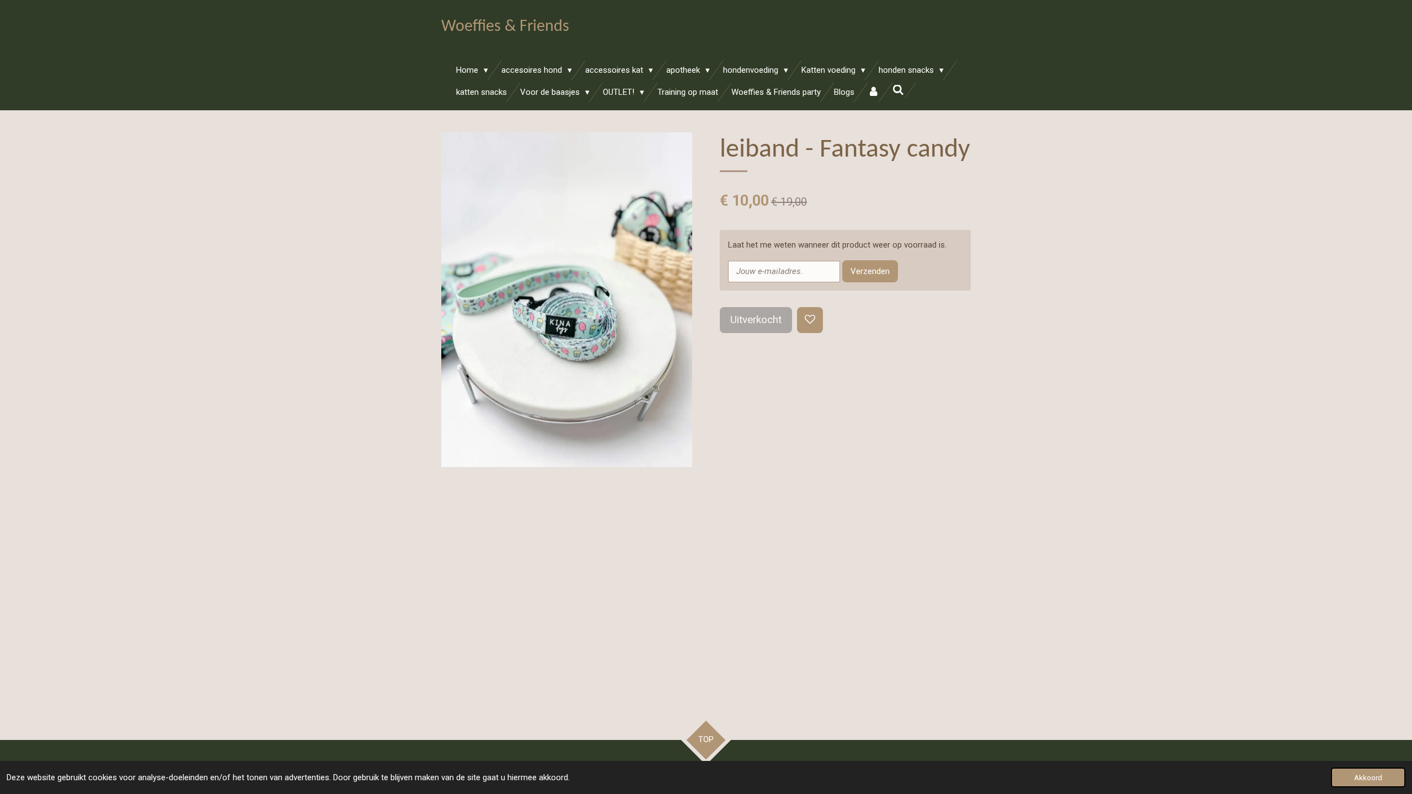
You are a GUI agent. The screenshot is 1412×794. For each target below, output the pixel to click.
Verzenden (870, 271)
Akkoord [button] (1368, 777)
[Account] (873, 92)
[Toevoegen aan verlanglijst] (810, 320)
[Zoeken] (898, 90)
